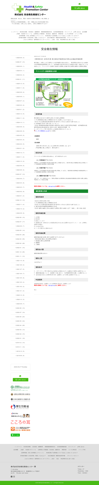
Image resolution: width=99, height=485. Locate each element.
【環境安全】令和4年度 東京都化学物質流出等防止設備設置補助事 (58, 59)
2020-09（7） (21, 304)
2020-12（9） (21, 295)
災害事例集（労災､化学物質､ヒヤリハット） (31, 35)
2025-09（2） (21, 92)
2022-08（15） (21, 217)
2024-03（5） (21, 140)
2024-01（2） (21, 148)
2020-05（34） (21, 321)
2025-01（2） (21, 109)
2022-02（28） (21, 243)
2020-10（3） (21, 299)
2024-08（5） (21, 131)
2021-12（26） (21, 252)
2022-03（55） (21, 239)
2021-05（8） (21, 278)
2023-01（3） (21, 196)
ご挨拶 (18, 33)
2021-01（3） (21, 291)
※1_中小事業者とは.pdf (43, 131)
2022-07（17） (21, 222)
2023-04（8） (21, 183)
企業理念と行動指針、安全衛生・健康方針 (45, 33)
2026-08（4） (21, 58)
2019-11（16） (21, 347)
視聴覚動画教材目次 (46, 32)
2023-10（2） (21, 161)
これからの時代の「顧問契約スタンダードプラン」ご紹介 (39, 39)
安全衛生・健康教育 (34, 32)
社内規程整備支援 (58, 32)
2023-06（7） (21, 178)
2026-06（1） (21, 66)
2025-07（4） (21, 101)
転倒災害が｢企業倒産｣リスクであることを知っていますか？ (62, 35)
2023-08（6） (21, 170)
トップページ (14, 32)
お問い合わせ (77, 32)
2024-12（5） (21, 114)
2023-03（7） (21, 187)
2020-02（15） (21, 334)
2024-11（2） (21, 118)
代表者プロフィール (26, 33)
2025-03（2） (21, 105)
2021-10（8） (21, 260)
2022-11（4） (21, 204)
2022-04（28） (21, 235)
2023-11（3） (21, 157)
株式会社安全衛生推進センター (46, 482)
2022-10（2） (21, 209)
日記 (57, 39)
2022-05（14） (21, 230)
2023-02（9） (21, 191)
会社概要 (84, 32)
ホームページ (52, 186)
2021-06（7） (21, 273)
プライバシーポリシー (73, 37)
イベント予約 (78, 33)
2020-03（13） (21, 330)
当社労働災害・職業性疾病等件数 (56, 37)
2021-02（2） (21, 286)
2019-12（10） (21, 342)
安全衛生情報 (23, 32)
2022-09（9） (21, 213)
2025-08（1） (21, 96)
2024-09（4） (21, 127)
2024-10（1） (21, 122)
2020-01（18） (21, 338)
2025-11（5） (21, 88)
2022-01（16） (21, 247)
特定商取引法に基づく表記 (67, 39)
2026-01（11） (21, 79)
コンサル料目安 (69, 33)
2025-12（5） (21, 83)
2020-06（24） (21, 317)
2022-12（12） (21, 200)
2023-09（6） (21, 165)
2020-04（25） (21, 325)
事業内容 (60, 33)
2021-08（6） (21, 265)
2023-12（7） (21, 152)
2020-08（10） (21, 308)
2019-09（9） (21, 355)
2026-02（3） (21, 75)
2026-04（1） (21, 70)
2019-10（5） (21, 351)
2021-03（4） (21, 282)
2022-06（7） (21, 226)
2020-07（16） (21, 312)
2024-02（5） (21, 144)
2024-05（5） (21, 135)
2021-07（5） (21, 269)
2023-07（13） (21, 174)
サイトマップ (68, 32)
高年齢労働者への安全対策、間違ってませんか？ (32, 37)
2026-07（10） (21, 62)
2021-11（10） (21, 256)
